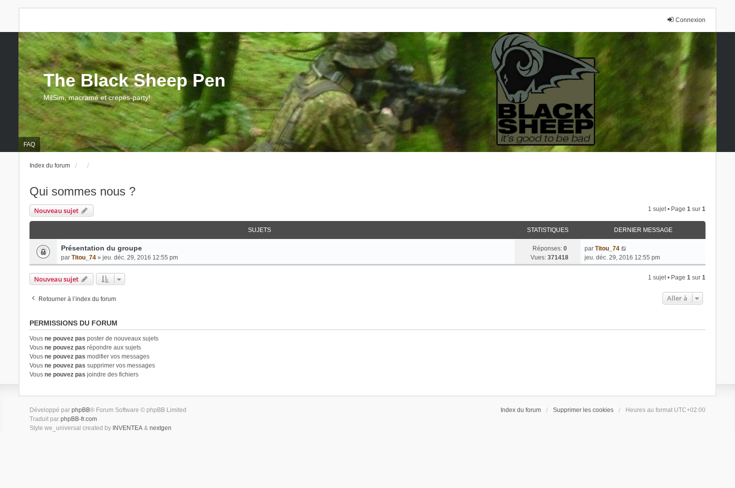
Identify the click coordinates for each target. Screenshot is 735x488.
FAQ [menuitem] (29, 144)
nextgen (161, 428)
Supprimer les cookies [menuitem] (583, 410)
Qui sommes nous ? (83, 191)
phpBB (81, 410)
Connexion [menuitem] (691, 20)
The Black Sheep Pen (135, 80)
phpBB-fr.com (78, 419)
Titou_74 (84, 257)
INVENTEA (127, 428)
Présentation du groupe (101, 248)
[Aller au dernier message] (624, 248)
